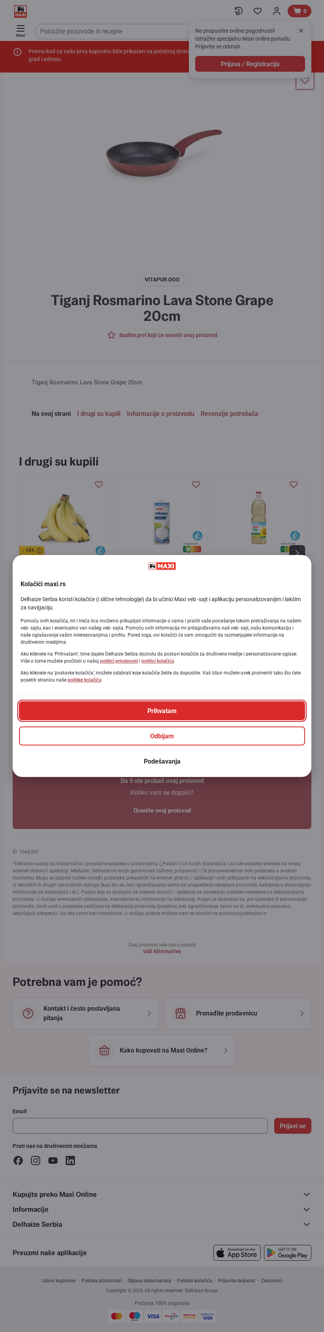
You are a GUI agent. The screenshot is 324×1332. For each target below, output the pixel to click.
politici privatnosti (119, 661)
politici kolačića (157, 661)
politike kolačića (84, 680)
